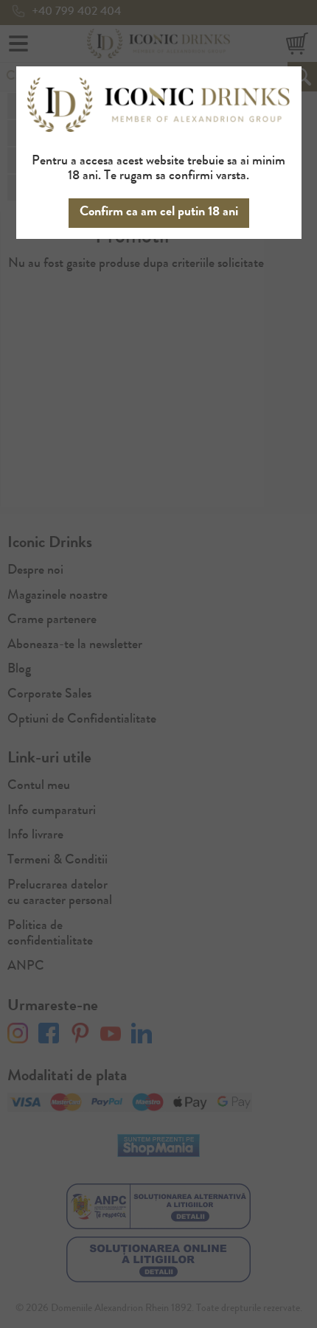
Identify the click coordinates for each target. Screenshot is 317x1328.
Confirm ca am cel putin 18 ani (159, 212)
